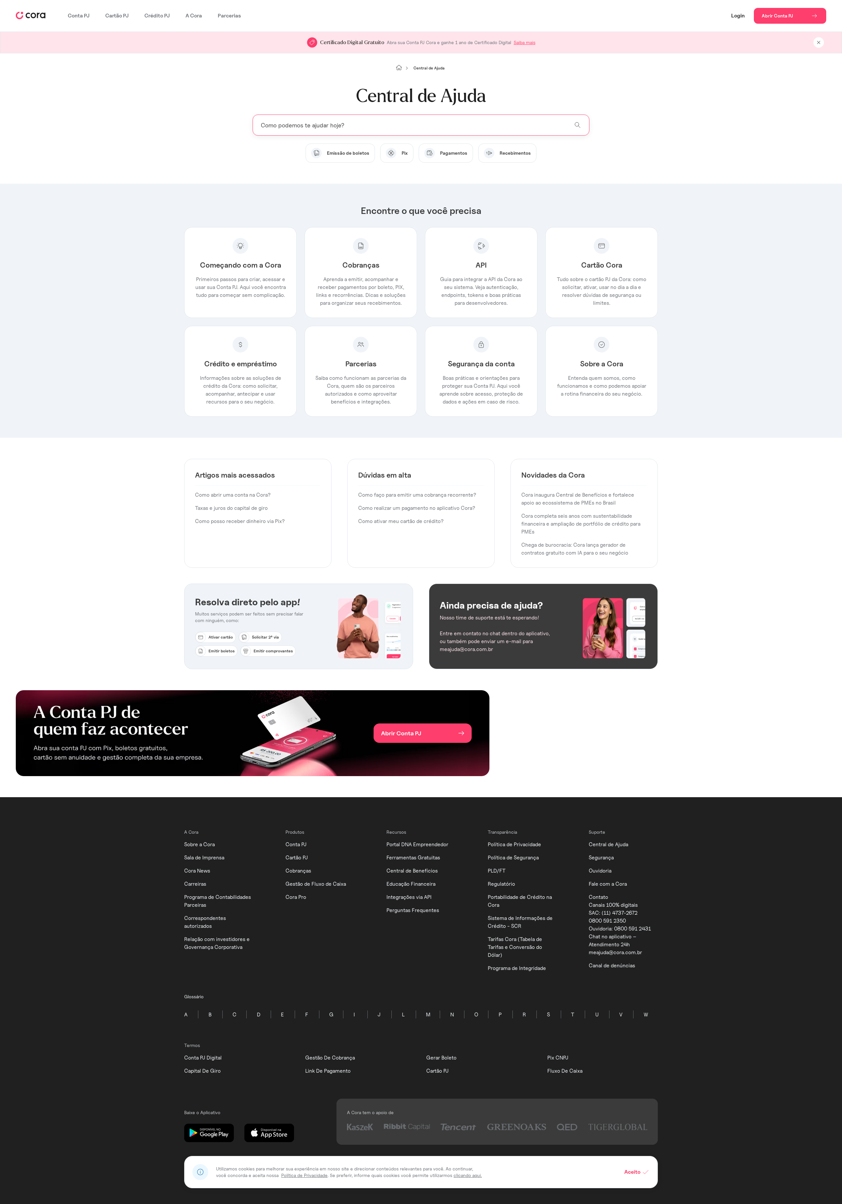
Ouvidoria (600, 871)
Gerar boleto (441, 1058)
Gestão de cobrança (330, 1058)
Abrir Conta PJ (777, 15)
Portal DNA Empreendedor (417, 844)
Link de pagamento (328, 1071)
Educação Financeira (410, 884)
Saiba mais (524, 42)
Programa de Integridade (517, 968)
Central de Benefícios (412, 871)
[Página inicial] (399, 68)
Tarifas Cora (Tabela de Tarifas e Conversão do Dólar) (515, 947)
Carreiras (195, 884)
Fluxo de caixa (564, 1071)
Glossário (194, 996)
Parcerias (229, 16)
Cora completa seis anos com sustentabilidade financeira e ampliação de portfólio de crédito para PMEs (580, 524)
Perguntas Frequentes (412, 910)
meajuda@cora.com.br (615, 952)
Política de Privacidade (514, 844)
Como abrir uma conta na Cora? (233, 495)
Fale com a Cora (608, 884)
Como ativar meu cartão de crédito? (401, 521)
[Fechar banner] (818, 42)
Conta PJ (78, 16)
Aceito (632, 1172)
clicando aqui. (468, 1175)
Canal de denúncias (612, 965)
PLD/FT (497, 871)
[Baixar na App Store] (269, 1133)
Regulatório (501, 884)
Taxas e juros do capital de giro (231, 508)
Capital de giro (202, 1071)
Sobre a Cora (199, 844)
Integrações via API (409, 897)
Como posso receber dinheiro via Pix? (240, 521)
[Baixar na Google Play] (209, 1133)
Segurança (601, 857)
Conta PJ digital (203, 1058)
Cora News (197, 871)
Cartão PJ (117, 16)
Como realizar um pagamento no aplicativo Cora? (416, 508)
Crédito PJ (157, 16)
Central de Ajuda (608, 844)
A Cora (194, 16)
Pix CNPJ (557, 1058)
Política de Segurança (513, 857)
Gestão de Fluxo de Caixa (315, 884)
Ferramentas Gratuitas (413, 857)
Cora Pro (295, 897)
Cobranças (298, 871)
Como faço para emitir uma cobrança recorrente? (417, 495)
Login (738, 16)
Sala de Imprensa (204, 857)
